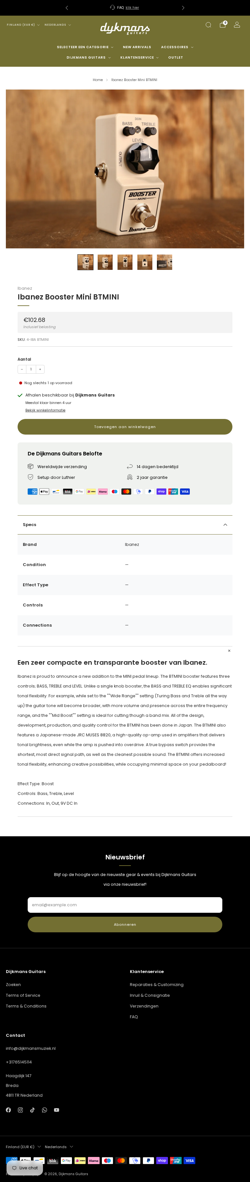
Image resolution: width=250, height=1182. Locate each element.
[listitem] (125, 8)
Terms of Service (23, 995)
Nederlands (55, 25)
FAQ (134, 1017)
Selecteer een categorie (83, 47)
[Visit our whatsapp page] (44, 1110)
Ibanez (25, 288)
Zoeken (13, 984)
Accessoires (174, 47)
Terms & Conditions (26, 1006)
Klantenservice (137, 57)
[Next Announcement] (183, 8)
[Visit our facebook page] (8, 1110)
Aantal (24, 359)
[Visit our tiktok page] (32, 1110)
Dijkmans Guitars (86, 57)
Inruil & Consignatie (150, 995)
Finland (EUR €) (21, 25)
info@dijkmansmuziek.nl (31, 1048)
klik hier (132, 7)
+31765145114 (19, 1062)
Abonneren (125, 924)
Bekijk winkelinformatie (45, 410)
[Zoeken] (208, 24)
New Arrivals (137, 47)
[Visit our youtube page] (57, 1110)
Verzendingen (144, 1006)
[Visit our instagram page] (20, 1110)
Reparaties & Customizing (157, 984)
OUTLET (175, 57)
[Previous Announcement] (66, 8)
